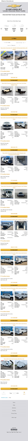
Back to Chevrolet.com (7, 1)
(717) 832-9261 (14, 180)
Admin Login (14, 417)
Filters (14, 38)
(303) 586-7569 (14, 111)
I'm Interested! (14, 80)
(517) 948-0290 (14, 282)
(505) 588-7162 (14, 77)
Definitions (14, 407)
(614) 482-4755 (14, 386)
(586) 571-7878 (14, 247)
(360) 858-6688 (14, 213)
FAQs (14, 405)
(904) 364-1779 (14, 147)
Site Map (14, 410)
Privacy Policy (14, 413)
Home (14, 402)
